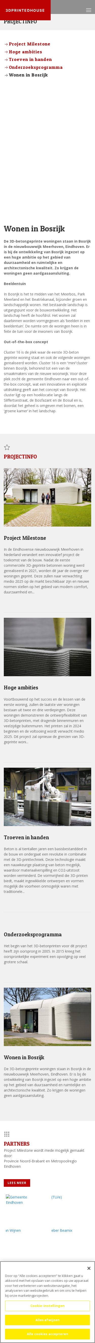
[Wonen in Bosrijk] (47, 1016)
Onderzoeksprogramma (36, 67)
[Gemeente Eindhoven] (23, 1209)
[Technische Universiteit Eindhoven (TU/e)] (68, 1209)
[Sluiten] (88, 1268)
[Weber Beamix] (68, 1242)
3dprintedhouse (25, 10)
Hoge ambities (25, 51)
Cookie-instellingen (47, 1305)
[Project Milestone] (47, 497)
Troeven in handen (30, 59)
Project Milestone (29, 43)
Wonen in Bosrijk (28, 74)
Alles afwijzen (47, 1320)
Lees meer (17, 603)
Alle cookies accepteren (47, 1334)
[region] (47, 1302)
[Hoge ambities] (47, 646)
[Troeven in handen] (47, 796)
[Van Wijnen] (23, 1242)
